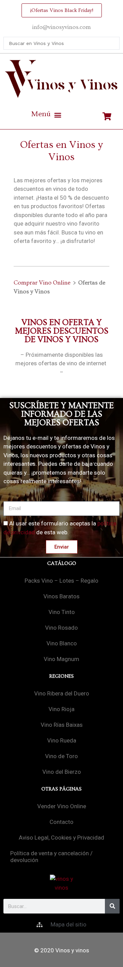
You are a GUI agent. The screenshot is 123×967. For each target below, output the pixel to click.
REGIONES (61, 676)
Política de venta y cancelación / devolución (51, 856)
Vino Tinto (62, 612)
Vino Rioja (61, 709)
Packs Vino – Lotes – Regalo (61, 580)
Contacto (61, 821)
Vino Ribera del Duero (61, 693)
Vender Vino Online (61, 806)
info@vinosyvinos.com (61, 27)
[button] (46, 114)
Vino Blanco (61, 643)
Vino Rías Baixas (62, 724)
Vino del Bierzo (61, 771)
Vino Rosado (61, 627)
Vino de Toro (61, 756)
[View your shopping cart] (107, 116)
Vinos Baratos (61, 596)
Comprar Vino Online (42, 282)
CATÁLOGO (61, 563)
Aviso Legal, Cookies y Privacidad (61, 837)
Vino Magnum (61, 659)
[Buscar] (112, 906)
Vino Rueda (61, 740)
